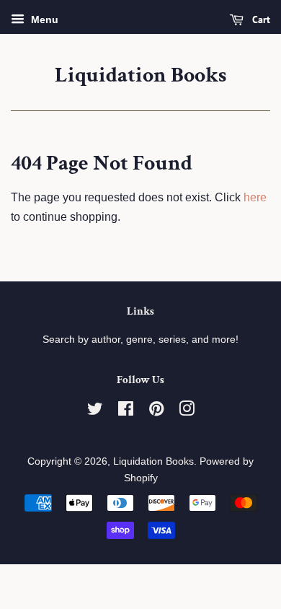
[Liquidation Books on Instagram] (187, 411)
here (255, 197)
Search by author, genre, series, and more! (140, 339)
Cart (259, 19)
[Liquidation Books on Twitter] (95, 411)
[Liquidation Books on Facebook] (125, 411)
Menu (43, 19)
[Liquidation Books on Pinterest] (156, 411)
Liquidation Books (140, 76)
